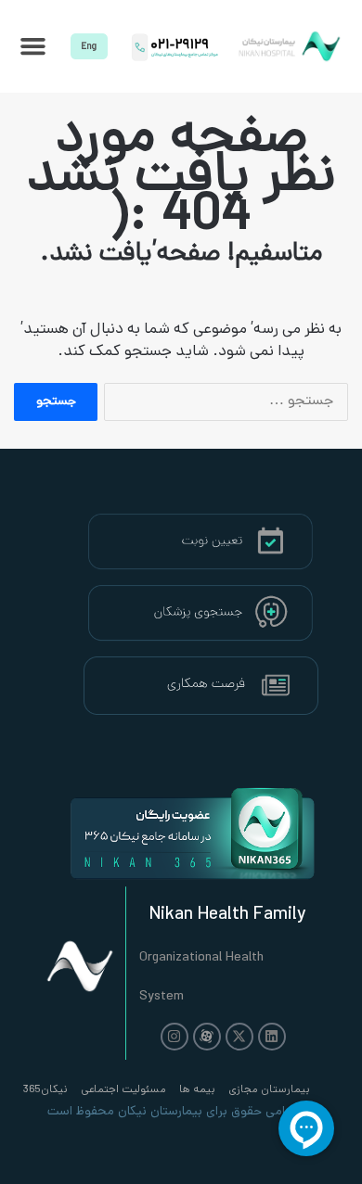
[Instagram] (174, 1036)
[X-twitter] (239, 1036)
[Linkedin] (272, 1036)
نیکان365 (45, 1090)
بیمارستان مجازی (269, 1090)
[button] (33, 46)
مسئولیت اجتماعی (123, 1090)
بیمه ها (197, 1090)
